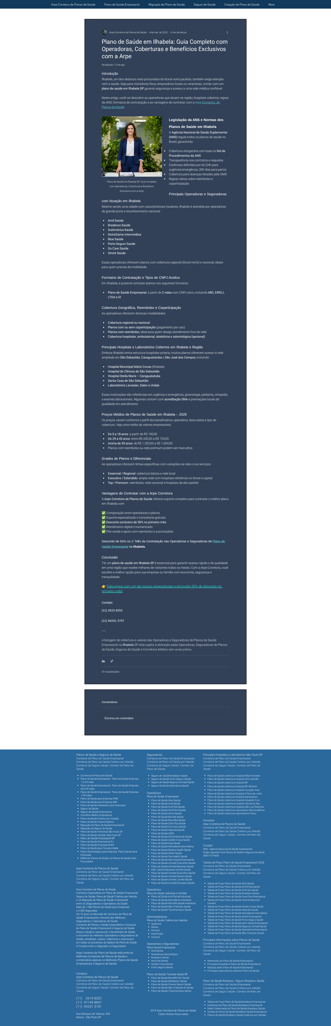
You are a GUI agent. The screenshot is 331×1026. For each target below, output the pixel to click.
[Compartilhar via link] (111, 661)
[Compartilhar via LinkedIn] (103, 661)
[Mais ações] (227, 32)
